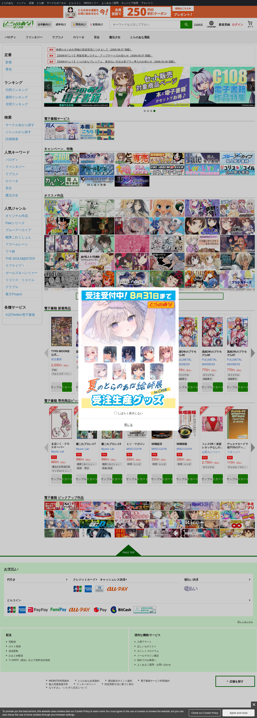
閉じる (128, 425)
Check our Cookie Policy (204, 712)
